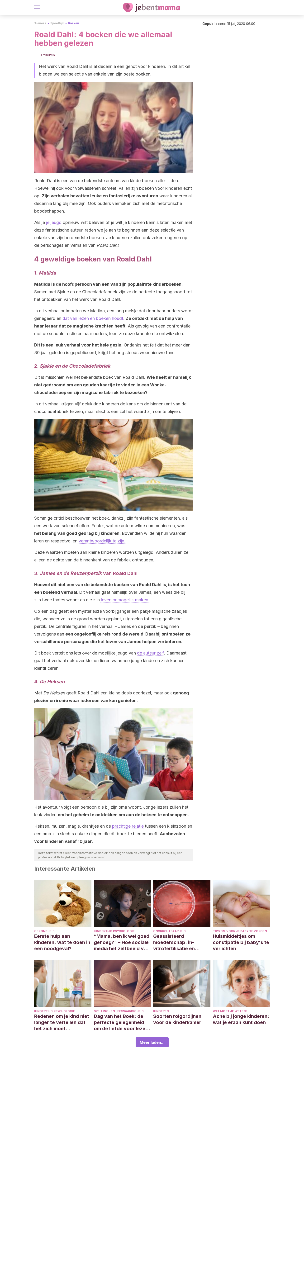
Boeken (73, 23)
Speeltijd (57, 23)
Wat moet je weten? (230, 1011)
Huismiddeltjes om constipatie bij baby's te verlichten (241, 942)
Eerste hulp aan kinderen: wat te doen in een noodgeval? (62, 942)
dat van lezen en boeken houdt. (93, 318)
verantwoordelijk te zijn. (102, 540)
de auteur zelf (150, 652)
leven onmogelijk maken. (124, 599)
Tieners (40, 23)
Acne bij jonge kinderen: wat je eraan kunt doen (241, 1019)
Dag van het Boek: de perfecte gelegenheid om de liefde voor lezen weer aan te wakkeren (121, 1022)
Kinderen (161, 1011)
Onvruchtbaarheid (169, 931)
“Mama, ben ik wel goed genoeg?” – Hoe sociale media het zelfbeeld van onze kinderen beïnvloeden (121, 942)
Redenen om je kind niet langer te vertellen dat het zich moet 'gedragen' (61, 1022)
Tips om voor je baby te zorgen (240, 931)
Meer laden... (152, 1042)
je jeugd (54, 222)
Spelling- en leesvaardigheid (119, 1011)
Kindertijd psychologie (114, 931)
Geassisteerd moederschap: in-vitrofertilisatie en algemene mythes (174, 942)
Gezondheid (44, 931)
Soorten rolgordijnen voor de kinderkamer (177, 1019)
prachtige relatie (128, 826)
